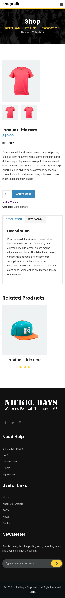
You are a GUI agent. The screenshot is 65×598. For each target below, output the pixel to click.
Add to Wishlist (10, 202)
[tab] (14, 219)
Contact (7, 523)
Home (6, 497)
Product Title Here (24, 359)
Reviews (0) (35, 219)
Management (20, 206)
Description (14, 219)
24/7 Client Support (13, 448)
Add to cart (23, 194)
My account (9, 474)
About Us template (13, 503)
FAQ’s (6, 455)
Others (6, 468)
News (6, 516)
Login (33, 591)
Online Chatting (11, 461)
